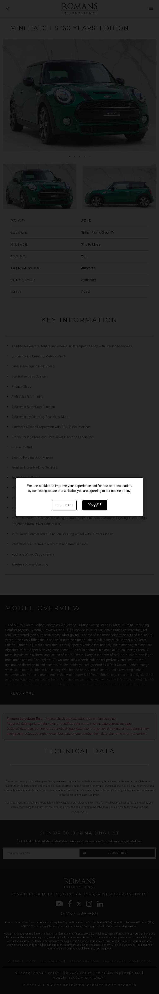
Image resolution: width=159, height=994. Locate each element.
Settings (64, 505)
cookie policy (120, 491)
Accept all (95, 505)
